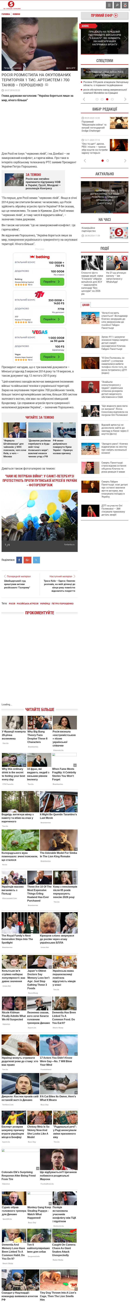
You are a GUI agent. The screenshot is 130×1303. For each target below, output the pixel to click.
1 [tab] (92, 54)
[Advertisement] (39, 306)
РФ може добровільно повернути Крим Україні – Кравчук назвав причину (63, 447)
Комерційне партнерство (89, 229)
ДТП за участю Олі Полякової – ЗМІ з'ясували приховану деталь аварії (113, 510)
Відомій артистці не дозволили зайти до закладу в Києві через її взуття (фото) (114, 429)
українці (45, 603)
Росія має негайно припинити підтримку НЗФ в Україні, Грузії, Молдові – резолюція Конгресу (43, 183)
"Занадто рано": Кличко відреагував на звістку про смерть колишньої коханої (114, 448)
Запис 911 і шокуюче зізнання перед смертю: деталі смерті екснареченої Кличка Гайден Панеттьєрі (114, 342)
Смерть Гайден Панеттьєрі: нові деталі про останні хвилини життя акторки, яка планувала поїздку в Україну (114, 489)
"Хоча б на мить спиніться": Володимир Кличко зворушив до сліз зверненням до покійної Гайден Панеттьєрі (114, 320)
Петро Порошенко (63, 603)
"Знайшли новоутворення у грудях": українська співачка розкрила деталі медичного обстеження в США (112, 389)
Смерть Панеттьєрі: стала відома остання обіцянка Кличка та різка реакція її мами (113, 467)
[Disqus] (40, 662)
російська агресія (27, 603)
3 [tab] (107, 99)
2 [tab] (116, 54)
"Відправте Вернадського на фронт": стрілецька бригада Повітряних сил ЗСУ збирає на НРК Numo (93, 151)
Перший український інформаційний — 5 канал (11, 5)
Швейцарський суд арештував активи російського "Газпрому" (17, 584)
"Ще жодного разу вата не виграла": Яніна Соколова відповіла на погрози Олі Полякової (114, 410)
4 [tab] (112, 99)
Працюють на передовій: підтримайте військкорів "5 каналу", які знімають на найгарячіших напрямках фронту (94, 130)
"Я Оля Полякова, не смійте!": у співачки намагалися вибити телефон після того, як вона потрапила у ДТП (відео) (114, 365)
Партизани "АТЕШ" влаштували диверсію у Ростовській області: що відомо (103, 85)
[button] (6, 521)
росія (12, 603)
